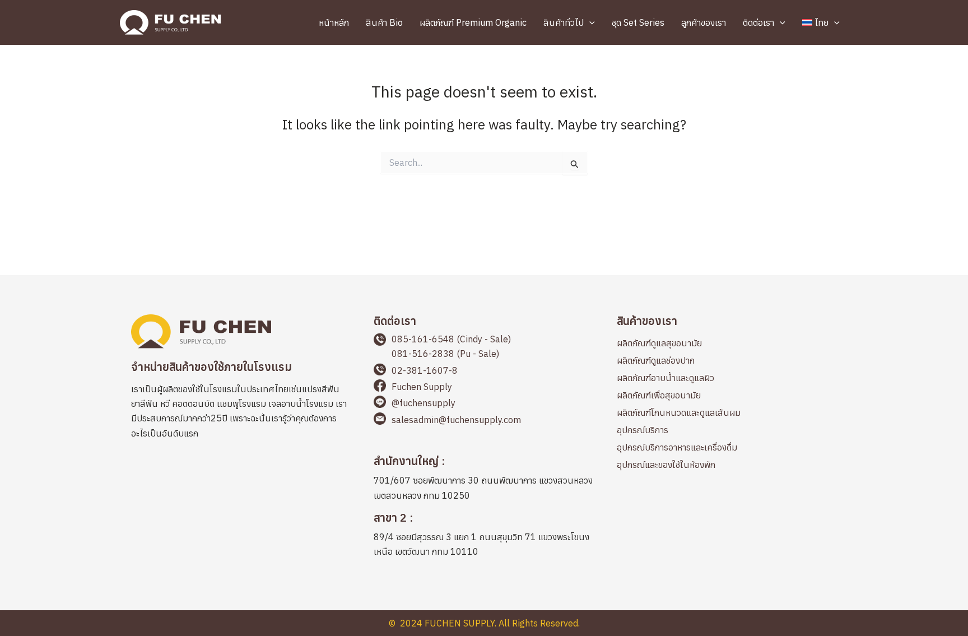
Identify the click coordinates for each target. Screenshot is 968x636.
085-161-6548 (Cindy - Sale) (451, 339)
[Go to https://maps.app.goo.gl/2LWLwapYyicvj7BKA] (484, 480)
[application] (589, 22)
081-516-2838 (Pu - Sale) (445, 353)
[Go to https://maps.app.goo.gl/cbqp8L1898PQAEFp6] (484, 536)
